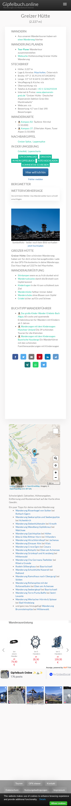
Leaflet (12, 486)
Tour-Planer (23, 49)
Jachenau (54, 540)
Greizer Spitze (24, 141)
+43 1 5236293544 (47, 89)
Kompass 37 (27, 128)
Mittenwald (21, 556)
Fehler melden (35, 179)
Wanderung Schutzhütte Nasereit (32, 569)
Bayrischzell (46, 566)
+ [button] (56, 472)
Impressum (59, 790)
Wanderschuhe (25, 295)
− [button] (56, 477)
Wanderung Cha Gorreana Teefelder (34, 559)
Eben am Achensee (50, 550)
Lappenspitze (39, 141)
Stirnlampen (23, 275)
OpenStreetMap (33, 486)
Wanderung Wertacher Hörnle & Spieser (36, 599)
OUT (67, 668)
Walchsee (20, 530)
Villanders (50, 536)
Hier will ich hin (36, 172)
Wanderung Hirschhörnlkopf (30, 540)
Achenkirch (25, 520)
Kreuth (53, 523)
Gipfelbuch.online (20, 4)
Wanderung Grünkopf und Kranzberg (34, 553)
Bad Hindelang (26, 602)
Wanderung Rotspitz (26, 550)
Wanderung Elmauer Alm (28, 543)
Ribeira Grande (23, 563)
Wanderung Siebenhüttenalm (30, 523)
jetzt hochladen (35, 245)
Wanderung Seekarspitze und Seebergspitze (38, 517)
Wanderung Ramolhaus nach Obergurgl (36, 576)
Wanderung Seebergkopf (28, 589)
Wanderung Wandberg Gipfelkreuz (33, 526)
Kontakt (51, 783)
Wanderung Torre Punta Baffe (31, 592)
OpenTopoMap (15, 488)
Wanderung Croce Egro (27, 546)
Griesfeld (22, 151)
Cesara (47, 546)
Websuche (23, 56)
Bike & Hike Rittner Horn (28, 536)
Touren (19, 783)
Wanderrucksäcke (26, 278)
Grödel (21, 298)
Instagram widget (37, 703)
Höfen (48, 533)
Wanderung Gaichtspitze (28, 533)
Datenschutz (12, 790)
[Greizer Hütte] (34, 453)
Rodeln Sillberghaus (26, 566)
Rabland (20, 573)
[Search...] (55, 458)
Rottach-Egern (23, 513)
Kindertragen (24, 285)
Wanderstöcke (25, 292)
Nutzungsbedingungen (35, 790)
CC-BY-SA (27, 488)
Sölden (19, 579)
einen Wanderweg (26, 39)
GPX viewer (35, 783)
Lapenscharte (34, 151)
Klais (48, 543)
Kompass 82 (27, 122)
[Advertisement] (35, 389)
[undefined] (55, 431)
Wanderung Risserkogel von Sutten (33, 510)
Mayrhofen (40, 72)
